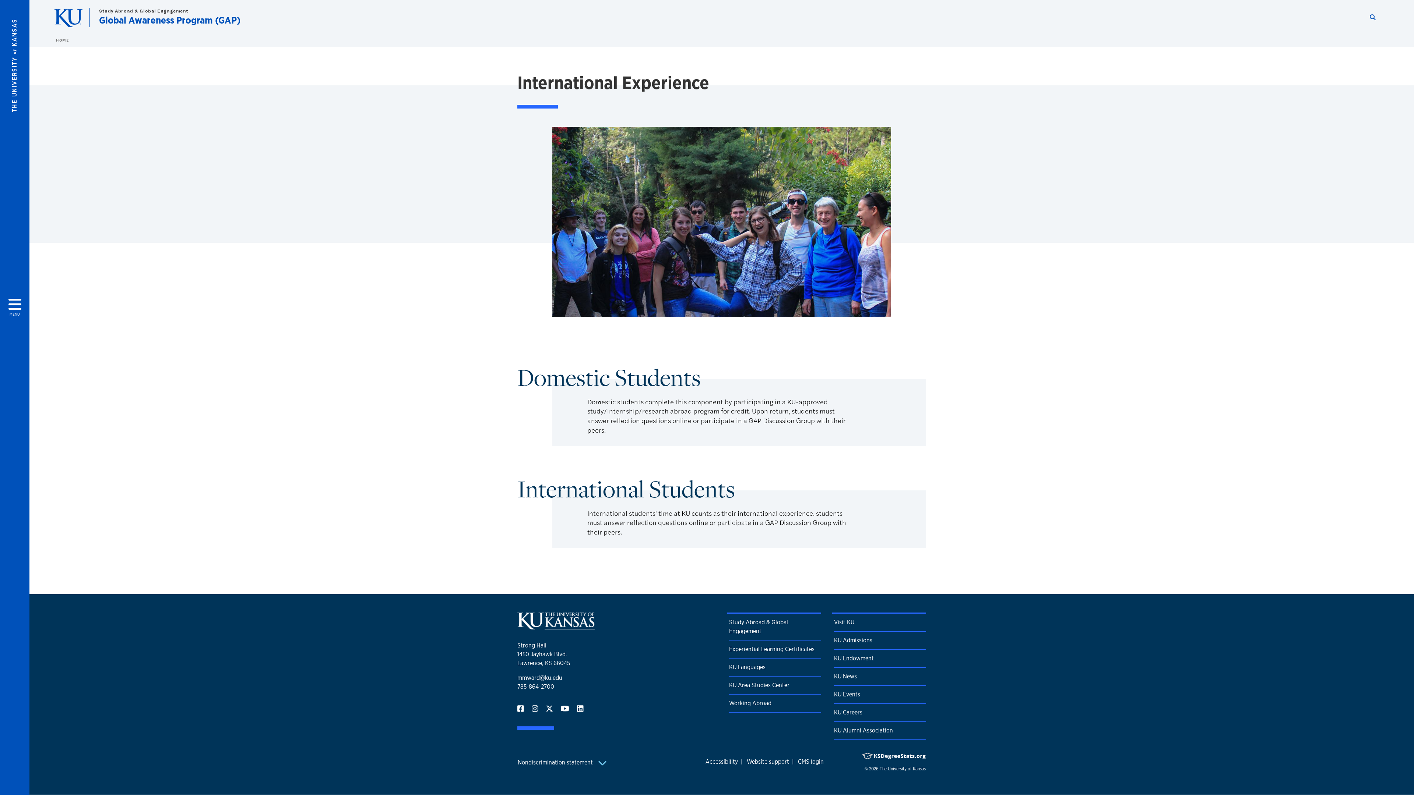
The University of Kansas (903, 769)
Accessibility (722, 762)
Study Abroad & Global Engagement (144, 11)
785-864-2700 (535, 687)
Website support (768, 762)
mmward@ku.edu (539, 678)
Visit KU (844, 622)
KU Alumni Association (863, 730)
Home (62, 40)
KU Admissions (853, 640)
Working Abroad (750, 703)
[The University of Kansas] (556, 626)
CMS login (811, 762)
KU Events (847, 694)
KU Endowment (854, 658)
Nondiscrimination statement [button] (556, 762)
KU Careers (848, 712)
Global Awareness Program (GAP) (169, 20)
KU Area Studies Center (759, 685)
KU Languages (747, 667)
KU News (845, 676)
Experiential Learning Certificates (772, 649)
